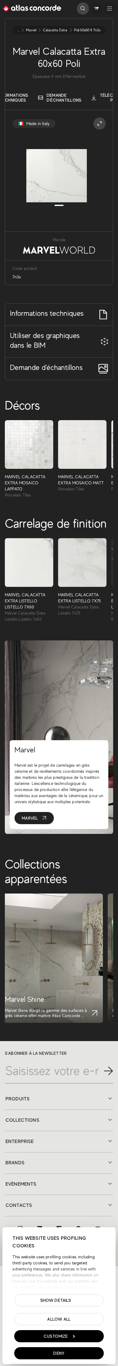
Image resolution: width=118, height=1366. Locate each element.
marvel (31, 30)
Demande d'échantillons (64, 98)
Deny (58, 1353)
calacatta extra (55, 30)
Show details (55, 1300)
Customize (56, 1336)
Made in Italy (37, 123)
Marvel (30, 818)
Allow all (59, 1319)
